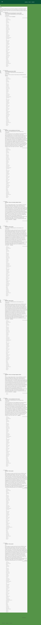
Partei (29, 2)
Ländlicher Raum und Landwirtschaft (8, 54)
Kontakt (33, 2)
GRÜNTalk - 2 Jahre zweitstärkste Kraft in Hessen (12, 130)
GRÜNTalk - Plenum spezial (9, 226)
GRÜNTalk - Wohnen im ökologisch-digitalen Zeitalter (13, 202)
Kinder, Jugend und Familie (8, 47)
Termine (37, 2)
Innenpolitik (7, 41)
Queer (7, 188)
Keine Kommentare (24, 17)
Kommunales (7, 49)
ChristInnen (7, 21)
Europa (9, 28)
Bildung (7, 20)
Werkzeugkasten (35, 1)
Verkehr (7, 64)
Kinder (7, 46)
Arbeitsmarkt (7, 18)
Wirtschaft (7, 65)
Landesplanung (8, 52)
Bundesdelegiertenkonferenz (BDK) (10, 71)
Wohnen (7, 66)
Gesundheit (7, 36)
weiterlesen (13, 16)
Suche (38, 1)
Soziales (7, 59)
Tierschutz (7, 60)
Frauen (7, 33)
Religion (7, 58)
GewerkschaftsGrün (8, 37)
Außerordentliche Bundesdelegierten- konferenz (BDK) (13, 13)
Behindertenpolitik (8, 19)
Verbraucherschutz (8, 63)
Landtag (26, 2)
